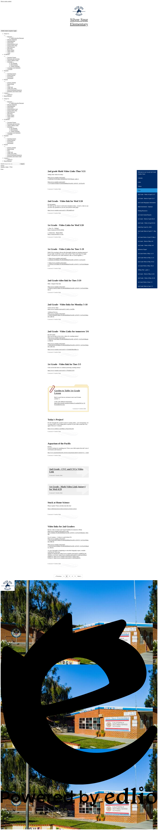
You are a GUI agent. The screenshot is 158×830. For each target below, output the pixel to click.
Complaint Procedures (79, 826)
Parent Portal (10, 84)
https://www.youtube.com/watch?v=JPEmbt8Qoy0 (61, 210)
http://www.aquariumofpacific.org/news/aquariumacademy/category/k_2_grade (68, 452)
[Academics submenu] (4, 56)
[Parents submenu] (4, 81)
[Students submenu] (4, 72)
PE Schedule (14, 63)
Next (79, 576)
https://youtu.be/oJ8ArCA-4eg (55, 234)
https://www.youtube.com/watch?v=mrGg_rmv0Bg (61, 309)
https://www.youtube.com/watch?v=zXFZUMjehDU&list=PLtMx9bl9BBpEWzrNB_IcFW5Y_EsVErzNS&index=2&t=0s (68, 315)
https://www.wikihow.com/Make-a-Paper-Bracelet (61, 428)
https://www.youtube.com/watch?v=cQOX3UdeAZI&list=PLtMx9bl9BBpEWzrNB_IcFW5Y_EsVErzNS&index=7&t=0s (68, 546)
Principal (9, 36)
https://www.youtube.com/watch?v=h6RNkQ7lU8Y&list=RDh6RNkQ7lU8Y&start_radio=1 (63, 178)
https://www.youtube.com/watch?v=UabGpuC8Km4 (73, 555)
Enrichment (10, 78)
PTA (8, 85)
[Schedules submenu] (13, 62)
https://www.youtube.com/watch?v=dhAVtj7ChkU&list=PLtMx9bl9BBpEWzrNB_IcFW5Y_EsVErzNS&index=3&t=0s (68, 339)
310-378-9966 (86, 819)
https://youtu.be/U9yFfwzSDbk (56, 230)
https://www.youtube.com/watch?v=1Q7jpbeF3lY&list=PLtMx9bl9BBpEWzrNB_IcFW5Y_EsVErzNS (66, 182)
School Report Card (12, 44)
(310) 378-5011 (9, 597)
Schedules (10, 62)
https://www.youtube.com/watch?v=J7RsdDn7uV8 (61, 370)
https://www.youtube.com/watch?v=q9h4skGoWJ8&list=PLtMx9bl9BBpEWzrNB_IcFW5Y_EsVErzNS (66, 259)
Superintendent (11, 41)
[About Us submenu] (4, 35)
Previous (58, 576)
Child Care (10, 87)
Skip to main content (6, 1)
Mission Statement (12, 39)
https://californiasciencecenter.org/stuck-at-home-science (62, 508)
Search (2, 164)
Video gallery (10, 51)
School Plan (10, 42)
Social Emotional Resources (14, 90)
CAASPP (9, 69)
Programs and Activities (13, 59)
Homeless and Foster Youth (14, 91)
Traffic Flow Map (11, 88)
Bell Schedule (14, 65)
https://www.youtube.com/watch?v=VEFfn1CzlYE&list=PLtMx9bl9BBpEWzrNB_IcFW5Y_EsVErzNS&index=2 (68, 264)
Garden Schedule (15, 66)
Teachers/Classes (11, 57)
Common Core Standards (13, 67)
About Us (9, 94)
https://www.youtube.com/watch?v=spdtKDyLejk (73, 553)
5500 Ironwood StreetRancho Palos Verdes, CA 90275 (9, 595)
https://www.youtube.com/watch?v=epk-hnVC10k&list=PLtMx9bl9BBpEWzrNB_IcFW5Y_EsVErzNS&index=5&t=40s (68, 533)
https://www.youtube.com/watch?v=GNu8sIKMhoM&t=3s (63, 349)
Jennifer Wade (4, 167)
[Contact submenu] (9, 93)
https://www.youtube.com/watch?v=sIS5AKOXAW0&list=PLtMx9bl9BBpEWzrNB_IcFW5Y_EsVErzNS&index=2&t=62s (68, 345)
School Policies (11, 75)
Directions (10, 48)
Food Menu (10, 76)
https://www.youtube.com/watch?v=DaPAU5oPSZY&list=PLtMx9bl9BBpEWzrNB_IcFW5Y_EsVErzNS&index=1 (68, 288)
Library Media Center (13, 60)
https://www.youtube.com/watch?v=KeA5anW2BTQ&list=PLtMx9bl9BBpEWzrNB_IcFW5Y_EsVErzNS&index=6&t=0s (68, 540)
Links (8, 53)
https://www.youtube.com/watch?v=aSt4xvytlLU (66, 556)
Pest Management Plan (79, 828)
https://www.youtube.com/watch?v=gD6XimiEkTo (67, 558)
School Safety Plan (12, 45)
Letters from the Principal (17, 38)
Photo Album (10, 50)
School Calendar (11, 82)
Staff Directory (11, 47)
